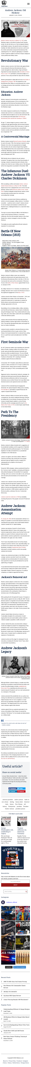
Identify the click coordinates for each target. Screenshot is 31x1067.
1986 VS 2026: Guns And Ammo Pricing (15, 981)
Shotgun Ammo (25, 1063)
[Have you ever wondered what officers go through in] (8, 957)
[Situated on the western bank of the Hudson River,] (8, 942)
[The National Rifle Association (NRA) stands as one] (8, 913)
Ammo (5, 1063)
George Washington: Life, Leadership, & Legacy (7, 830)
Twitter (21, 788)
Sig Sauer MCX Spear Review (12, 995)
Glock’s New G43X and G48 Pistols (14, 1030)
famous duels (19, 802)
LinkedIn (12, 791)
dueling (12, 802)
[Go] (26, 891)
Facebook (13, 788)
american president (8, 799)
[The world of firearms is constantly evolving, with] (23, 957)
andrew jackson (18, 799)
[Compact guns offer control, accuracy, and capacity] (8, 928)
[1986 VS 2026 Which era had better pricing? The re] (23, 913)
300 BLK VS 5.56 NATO (10, 991)
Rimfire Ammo (16, 1063)
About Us (5, 1061)
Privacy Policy (12, 1061)
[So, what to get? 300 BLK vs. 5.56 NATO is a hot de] (23, 928)
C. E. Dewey (27, 441)
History (20, 15)
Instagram (25, 1061)
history (12, 804)
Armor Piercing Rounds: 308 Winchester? (16, 999)
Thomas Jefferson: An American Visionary (21, 830)
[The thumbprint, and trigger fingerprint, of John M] (23, 942)
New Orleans (18, 804)
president (19, 806)
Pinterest (21, 791)
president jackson (20, 808)
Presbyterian (11, 806)
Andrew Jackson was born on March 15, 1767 (12, 40)
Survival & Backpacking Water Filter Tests (16, 1025)
